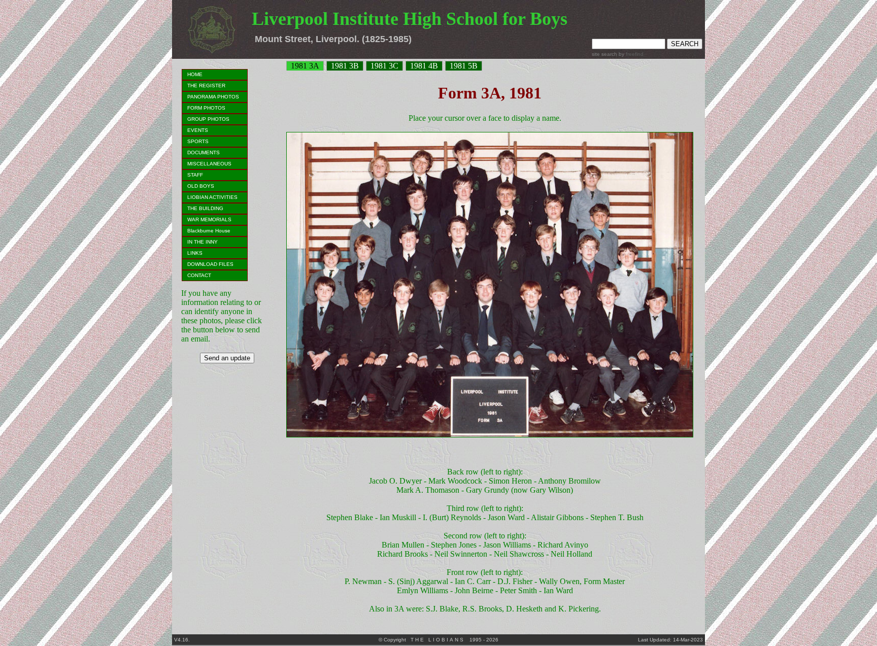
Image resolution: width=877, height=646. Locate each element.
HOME (195, 74)
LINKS (195, 253)
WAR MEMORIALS (209, 219)
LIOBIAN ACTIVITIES (212, 197)
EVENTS (197, 130)
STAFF (195, 175)
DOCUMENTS (203, 152)
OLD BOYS (200, 186)
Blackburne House (208, 230)
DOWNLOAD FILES (210, 264)
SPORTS (198, 141)
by (630, 54)
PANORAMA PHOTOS (213, 96)
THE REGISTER (206, 85)
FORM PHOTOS (206, 108)
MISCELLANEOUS (209, 163)
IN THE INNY (202, 242)
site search (604, 54)
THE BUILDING (205, 208)
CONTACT (199, 275)
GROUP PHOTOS (208, 119)
